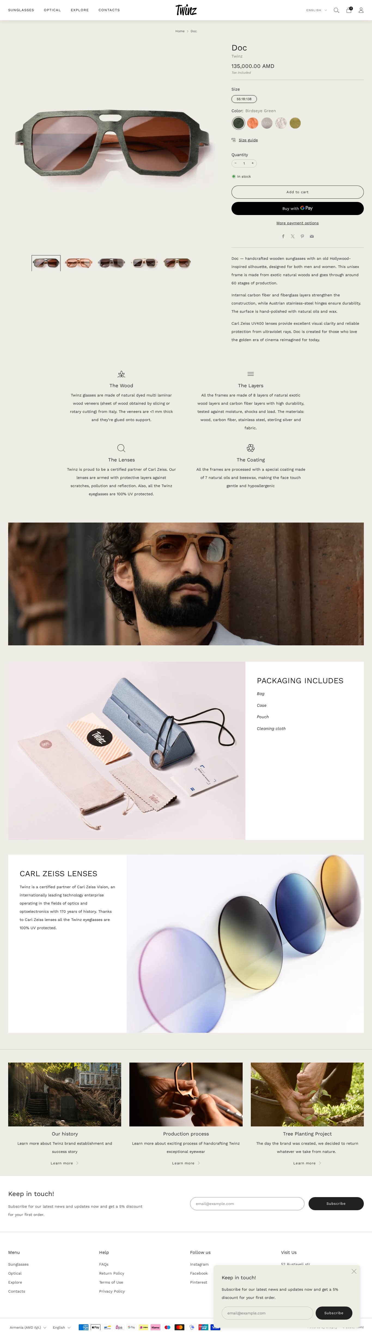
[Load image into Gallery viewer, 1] (46, 263)
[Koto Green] (295, 123)
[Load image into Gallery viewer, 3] (111, 263)
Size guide (248, 140)
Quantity (239, 154)
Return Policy (111, 1273)
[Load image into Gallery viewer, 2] (78, 263)
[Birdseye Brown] (252, 123)
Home (180, 31)
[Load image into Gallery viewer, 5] (177, 263)
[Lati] (266, 123)
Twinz (237, 56)
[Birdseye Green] (238, 123)
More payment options (297, 223)
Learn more (62, 1163)
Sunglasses (21, 10)
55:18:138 (244, 99)
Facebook (199, 1273)
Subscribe (334, 1313)
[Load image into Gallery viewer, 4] (144, 263)
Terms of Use (111, 1282)
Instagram (199, 1264)
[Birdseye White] (281, 123)
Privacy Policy (112, 1291)
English (314, 10)
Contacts (109, 10)
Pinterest (198, 1282)
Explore (80, 10)
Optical (52, 10)
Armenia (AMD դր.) (25, 1327)
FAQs (103, 1264)
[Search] (336, 10)
